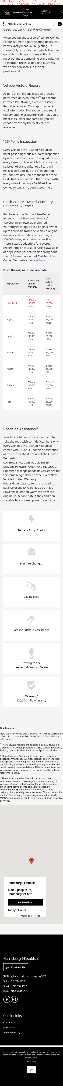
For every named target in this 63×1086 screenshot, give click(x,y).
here (42, 260)
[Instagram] (14, 999)
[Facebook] (6, 999)
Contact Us (18, 967)
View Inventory (11, 1032)
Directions (9, 1027)
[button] (31, 861)
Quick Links (12, 1015)
